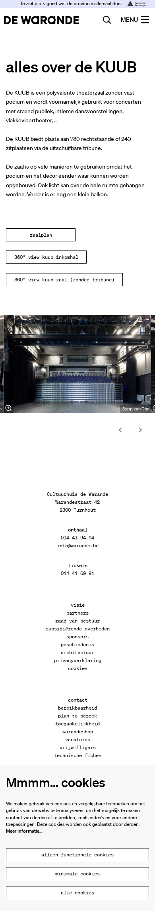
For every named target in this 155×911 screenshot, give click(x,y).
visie (78, 605)
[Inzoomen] (8, 408)
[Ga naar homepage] (41, 20)
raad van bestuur (77, 620)
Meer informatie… (24, 830)
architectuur (77, 652)
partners (77, 612)
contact (77, 700)
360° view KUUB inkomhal (46, 257)
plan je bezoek (77, 715)
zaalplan (41, 235)
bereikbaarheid (77, 707)
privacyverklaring (77, 660)
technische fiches (77, 755)
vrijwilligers (78, 747)
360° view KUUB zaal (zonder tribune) (64, 279)
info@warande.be (78, 545)
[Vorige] (120, 430)
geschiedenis (77, 644)
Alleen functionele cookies (77, 854)
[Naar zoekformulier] (107, 20)
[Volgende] (140, 430)
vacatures (77, 739)
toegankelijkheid (77, 723)
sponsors (77, 636)
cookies (77, 668)
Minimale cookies (77, 873)
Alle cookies (77, 892)
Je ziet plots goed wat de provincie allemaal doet (71, 3)
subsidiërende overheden (78, 628)
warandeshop (77, 731)
